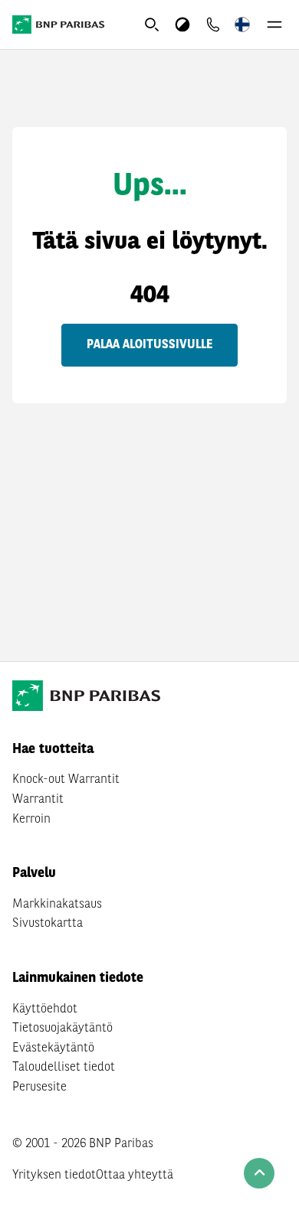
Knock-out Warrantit (66, 780)
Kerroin (31, 820)
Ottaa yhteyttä (134, 1175)
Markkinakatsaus (57, 904)
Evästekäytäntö (53, 1048)
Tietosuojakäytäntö (62, 1028)
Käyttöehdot (44, 1009)
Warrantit (38, 800)
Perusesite (39, 1087)
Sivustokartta (47, 924)
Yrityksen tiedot (54, 1175)
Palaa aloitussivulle (149, 345)
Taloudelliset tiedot (63, 1067)
